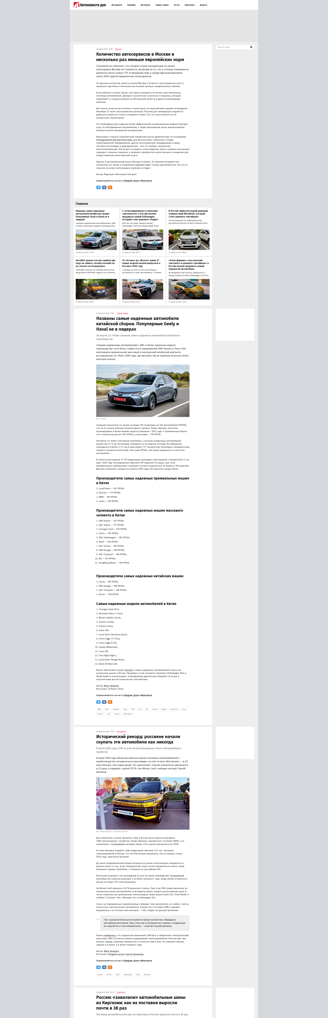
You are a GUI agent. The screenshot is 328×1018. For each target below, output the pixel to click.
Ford (139, 709)
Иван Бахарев (111, 685)
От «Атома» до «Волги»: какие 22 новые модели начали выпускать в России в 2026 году (141, 263)
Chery (125, 709)
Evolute (100, 975)
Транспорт (189, 5)
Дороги (203, 5)
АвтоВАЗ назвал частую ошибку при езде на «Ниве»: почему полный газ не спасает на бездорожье (95, 263)
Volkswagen (127, 714)
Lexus (184, 709)
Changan (116, 709)
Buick (107, 709)
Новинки (131, 5)
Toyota (117, 714)
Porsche (100, 714)
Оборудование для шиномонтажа (114, 140)
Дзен (136, 180)
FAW (132, 709)
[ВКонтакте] (104, 187)
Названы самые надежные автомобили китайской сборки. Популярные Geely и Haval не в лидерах (93, 215)
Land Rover (174, 709)
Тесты (176, 5)
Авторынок (116, 5)
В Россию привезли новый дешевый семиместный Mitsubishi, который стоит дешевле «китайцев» (188, 213)
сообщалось (109, 935)
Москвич (147, 975)
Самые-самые (162, 5)
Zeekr (138, 975)
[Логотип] (90, 5)
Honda (154, 709)
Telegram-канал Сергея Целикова (126, 954)
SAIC (108, 714)
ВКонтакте (146, 180)
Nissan (109, 975)
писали (129, 670)
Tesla (117, 975)
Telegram (128, 180)
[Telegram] (98, 187)
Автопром (145, 5)
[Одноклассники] (110, 187)
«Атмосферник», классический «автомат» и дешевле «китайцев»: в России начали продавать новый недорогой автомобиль (189, 264)
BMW (99, 709)
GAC (146, 709)
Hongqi (163, 709)
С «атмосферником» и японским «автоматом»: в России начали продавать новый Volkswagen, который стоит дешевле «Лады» (140, 215)
